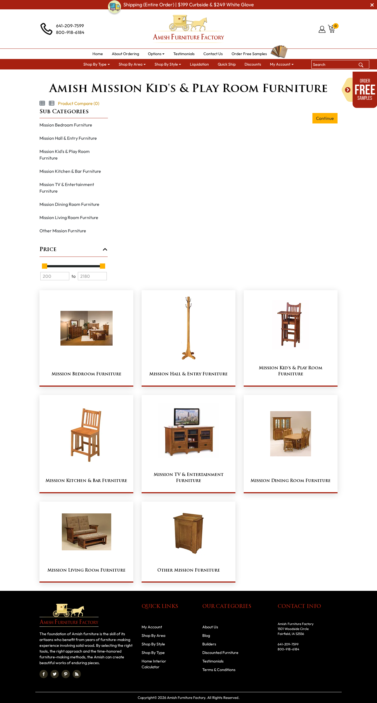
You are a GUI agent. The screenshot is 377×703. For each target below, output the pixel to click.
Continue (325, 118)
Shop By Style (131, 76)
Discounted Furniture (220, 652)
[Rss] (77, 674)
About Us (210, 626)
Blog (206, 635)
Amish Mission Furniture (172, 76)
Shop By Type (153, 652)
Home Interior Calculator (154, 664)
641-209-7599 (70, 25)
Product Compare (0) (78, 103)
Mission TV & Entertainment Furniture (66, 188)
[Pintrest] (66, 674)
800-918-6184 (70, 32)
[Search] (361, 64)
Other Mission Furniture (62, 230)
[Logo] (188, 29)
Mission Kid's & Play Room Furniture (64, 155)
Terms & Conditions (218, 669)
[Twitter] (55, 674)
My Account (152, 626)
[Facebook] (43, 674)
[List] (51, 103)
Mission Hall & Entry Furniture (68, 138)
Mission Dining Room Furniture (69, 204)
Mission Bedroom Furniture (65, 125)
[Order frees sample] (359, 90)
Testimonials (213, 661)
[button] (156, 54)
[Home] (106, 76)
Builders (209, 644)
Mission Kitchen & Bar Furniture (70, 171)
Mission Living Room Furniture (68, 217)
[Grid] (42, 103)
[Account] (322, 29)
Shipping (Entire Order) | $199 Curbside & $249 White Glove (188, 4)
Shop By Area (153, 635)
